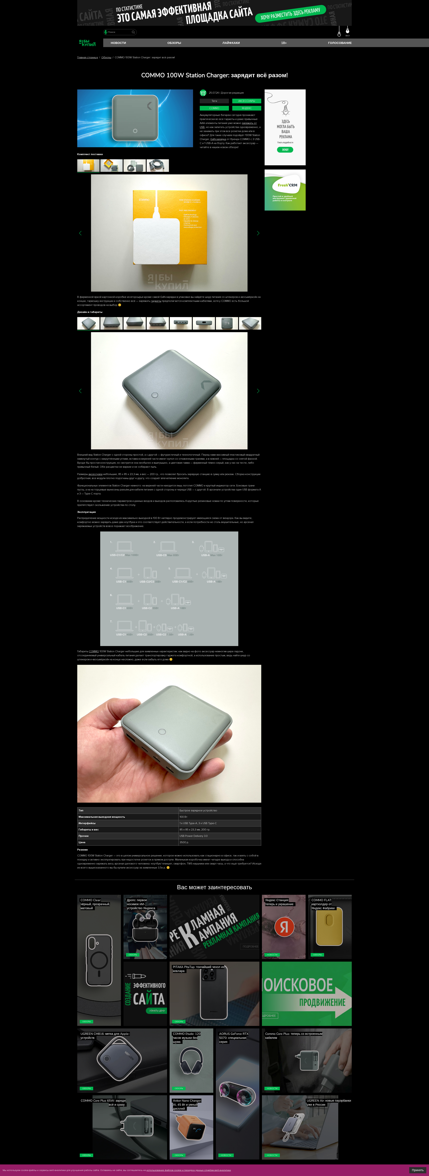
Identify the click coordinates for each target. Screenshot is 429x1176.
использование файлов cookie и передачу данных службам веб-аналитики (188, 1170)
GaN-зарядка (218, 139)
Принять (418, 1170)
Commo (214, 108)
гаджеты (156, 301)
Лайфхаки (231, 43)
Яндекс (247, 108)
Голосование (340, 43)
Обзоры (174, 43)
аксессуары (246, 101)
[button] (80, 233)
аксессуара (95, 474)
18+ (284, 43)
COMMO (94, 651)
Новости (118, 43)
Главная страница (87, 57)
